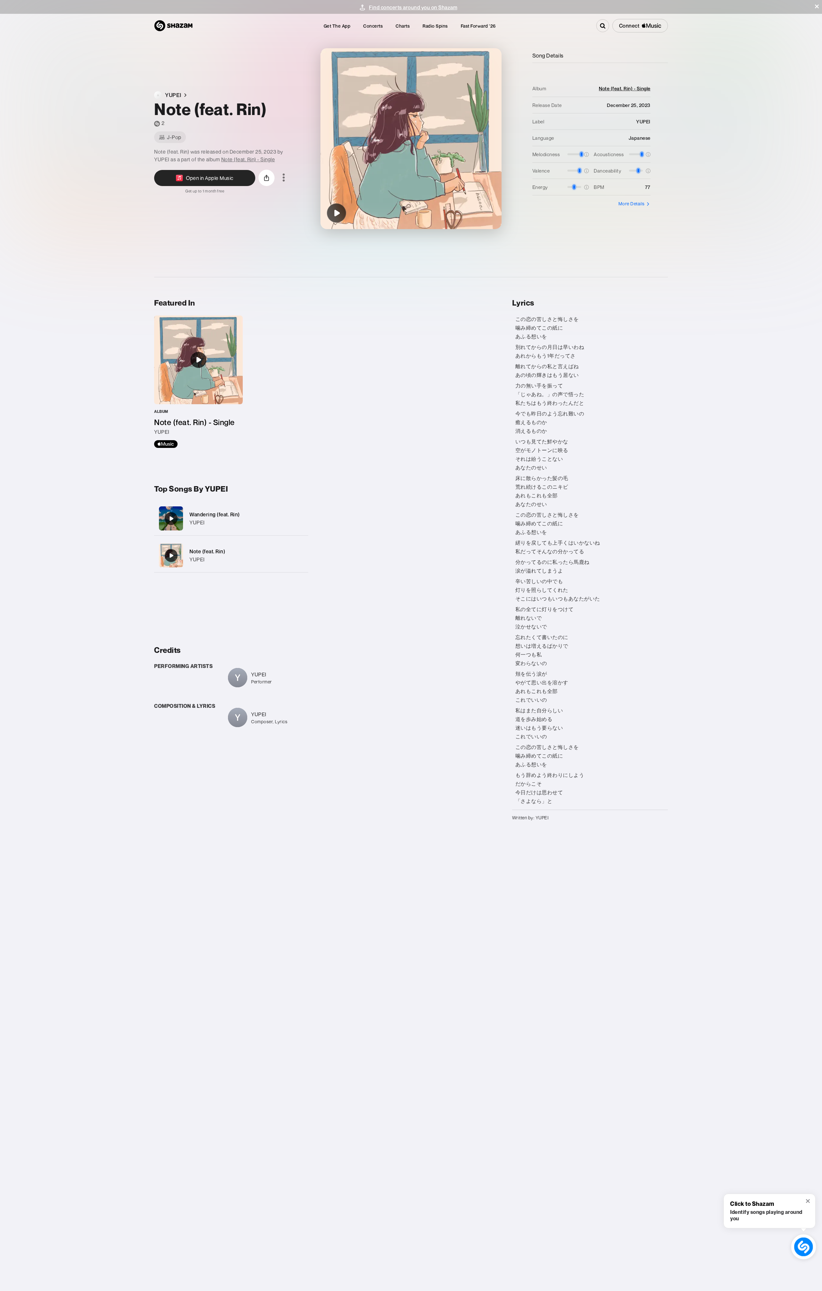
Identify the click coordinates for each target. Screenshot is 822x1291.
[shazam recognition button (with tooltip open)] (803, 1247)
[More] (299, 518)
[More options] (284, 178)
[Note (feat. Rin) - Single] (198, 382)
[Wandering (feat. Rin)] (231, 518)
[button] (817, 6)
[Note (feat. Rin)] (336, 213)
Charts (403, 26)
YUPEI (197, 522)
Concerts (373, 26)
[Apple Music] (166, 444)
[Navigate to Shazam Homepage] (173, 25)
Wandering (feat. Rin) (214, 514)
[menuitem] (337, 25)
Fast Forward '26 (478, 26)
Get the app (337, 26)
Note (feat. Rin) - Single (248, 159)
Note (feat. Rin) (207, 551)
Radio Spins (435, 26)
